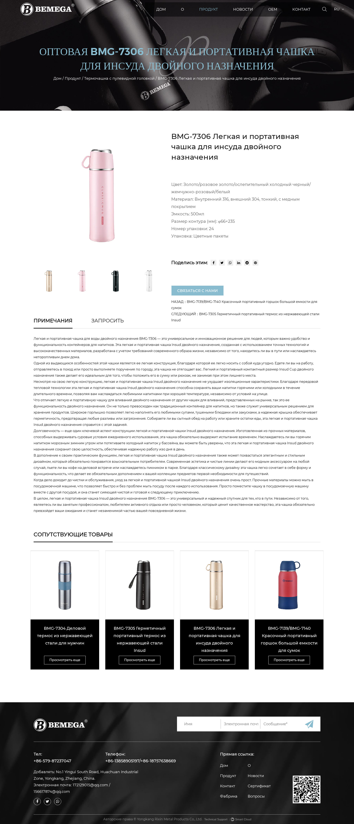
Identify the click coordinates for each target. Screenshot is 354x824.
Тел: (38, 754)
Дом (161, 9)
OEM (272, 9)
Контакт (301, 9)
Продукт (208, 9)
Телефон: (115, 754)
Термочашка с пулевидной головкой (119, 78)
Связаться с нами (197, 291)
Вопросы (256, 796)
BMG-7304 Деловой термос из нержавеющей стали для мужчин (65, 636)
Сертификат (259, 786)
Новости (243, 9)
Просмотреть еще (64, 660)
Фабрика (228, 796)
